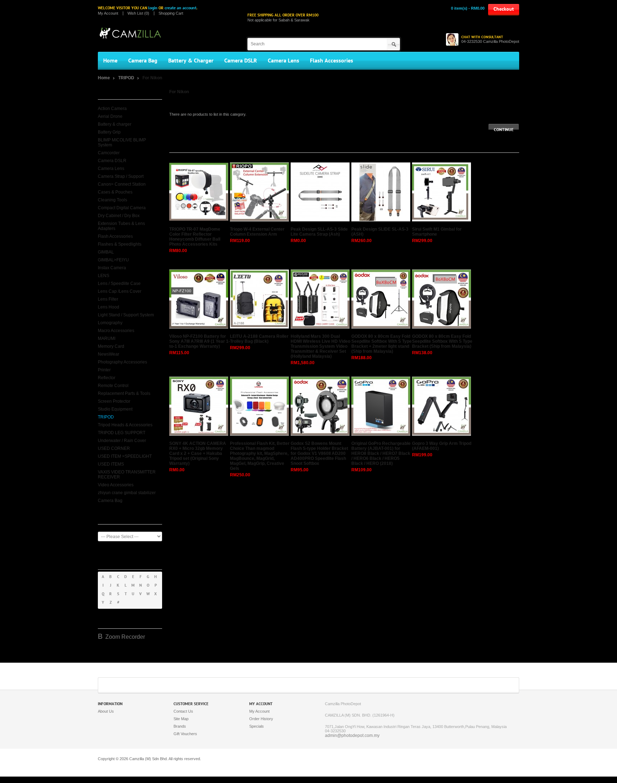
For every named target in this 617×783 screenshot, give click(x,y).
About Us (106, 711)
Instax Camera (112, 267)
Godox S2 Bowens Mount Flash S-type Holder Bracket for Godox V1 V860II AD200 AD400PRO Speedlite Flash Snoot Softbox (319, 453)
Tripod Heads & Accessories (125, 424)
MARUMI (106, 338)
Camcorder (109, 152)
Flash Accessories (331, 60)
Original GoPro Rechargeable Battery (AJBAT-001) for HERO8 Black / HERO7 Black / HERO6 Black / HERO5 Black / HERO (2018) (381, 453)
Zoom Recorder (125, 637)
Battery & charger (114, 124)
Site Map (181, 719)
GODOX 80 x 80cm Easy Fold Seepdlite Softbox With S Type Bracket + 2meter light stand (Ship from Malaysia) (381, 344)
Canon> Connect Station (122, 184)
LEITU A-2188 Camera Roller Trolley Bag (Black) (259, 339)
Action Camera (112, 108)
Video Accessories (116, 484)
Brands (180, 726)
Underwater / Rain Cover (122, 440)
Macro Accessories (116, 330)
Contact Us (183, 711)
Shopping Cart (171, 13)
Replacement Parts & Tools (124, 393)
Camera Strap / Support (121, 176)
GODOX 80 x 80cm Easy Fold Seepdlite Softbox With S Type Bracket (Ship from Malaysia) (442, 341)
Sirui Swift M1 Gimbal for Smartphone (437, 232)
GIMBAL (106, 252)
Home (110, 60)
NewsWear (108, 354)
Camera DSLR (240, 60)
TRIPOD (126, 77)
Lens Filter (108, 299)
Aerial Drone (110, 116)
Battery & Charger (191, 60)
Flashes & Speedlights (119, 244)
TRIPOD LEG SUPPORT (121, 432)
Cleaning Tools (112, 199)
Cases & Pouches (115, 192)
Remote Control (113, 385)
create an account (180, 7)
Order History (261, 719)
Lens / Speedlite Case (119, 283)
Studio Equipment (115, 409)
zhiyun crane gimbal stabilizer (127, 492)
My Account (108, 13)
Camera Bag (142, 60)
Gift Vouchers (185, 734)
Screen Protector (114, 401)
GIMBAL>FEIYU (113, 259)
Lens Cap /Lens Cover (119, 291)
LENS (103, 275)
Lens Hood (108, 307)
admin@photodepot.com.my (352, 735)
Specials (256, 726)
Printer (104, 369)
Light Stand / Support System (126, 314)
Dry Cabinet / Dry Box (119, 215)
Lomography (110, 322)
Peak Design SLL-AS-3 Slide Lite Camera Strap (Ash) (319, 232)
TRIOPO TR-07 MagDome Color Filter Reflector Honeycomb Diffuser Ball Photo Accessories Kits (194, 237)
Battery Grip (109, 132)
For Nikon (152, 77)
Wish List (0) (138, 13)
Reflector (106, 377)
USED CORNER (114, 448)
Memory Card (111, 346)
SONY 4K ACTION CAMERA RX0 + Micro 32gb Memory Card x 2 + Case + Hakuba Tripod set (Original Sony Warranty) (197, 453)
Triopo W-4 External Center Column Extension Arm (257, 232)
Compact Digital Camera (122, 207)
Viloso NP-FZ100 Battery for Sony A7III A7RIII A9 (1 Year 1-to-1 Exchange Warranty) (199, 341)
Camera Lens (283, 60)
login (152, 7)
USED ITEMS (111, 464)
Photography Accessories (122, 362)
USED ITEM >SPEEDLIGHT (125, 456)
